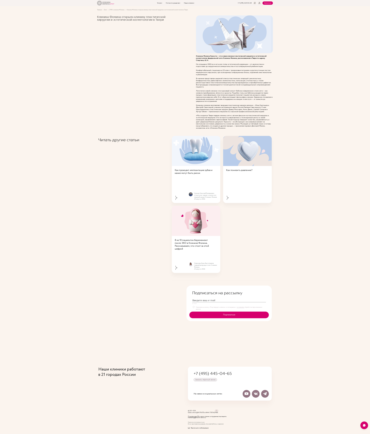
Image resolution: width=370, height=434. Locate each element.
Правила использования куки (196, 422)
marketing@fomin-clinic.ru (197, 418)
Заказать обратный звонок (205, 380)
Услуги (159, 3)
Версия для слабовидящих (200, 428)
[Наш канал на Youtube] (246, 394)
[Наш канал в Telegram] (265, 394)
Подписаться (229, 314)
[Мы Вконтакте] (256, 394)
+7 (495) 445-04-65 (213, 373)
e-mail (194, 304)
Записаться (267, 3)
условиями (240, 307)
